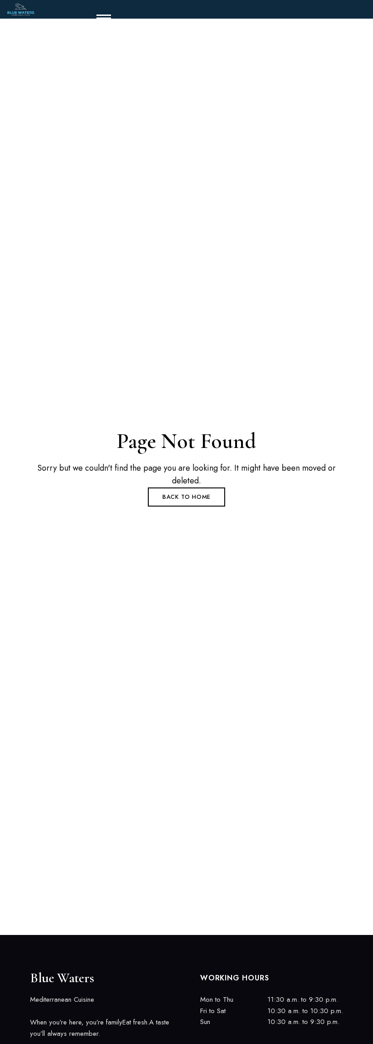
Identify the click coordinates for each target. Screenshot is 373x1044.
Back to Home (186, 496)
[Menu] (100, 18)
